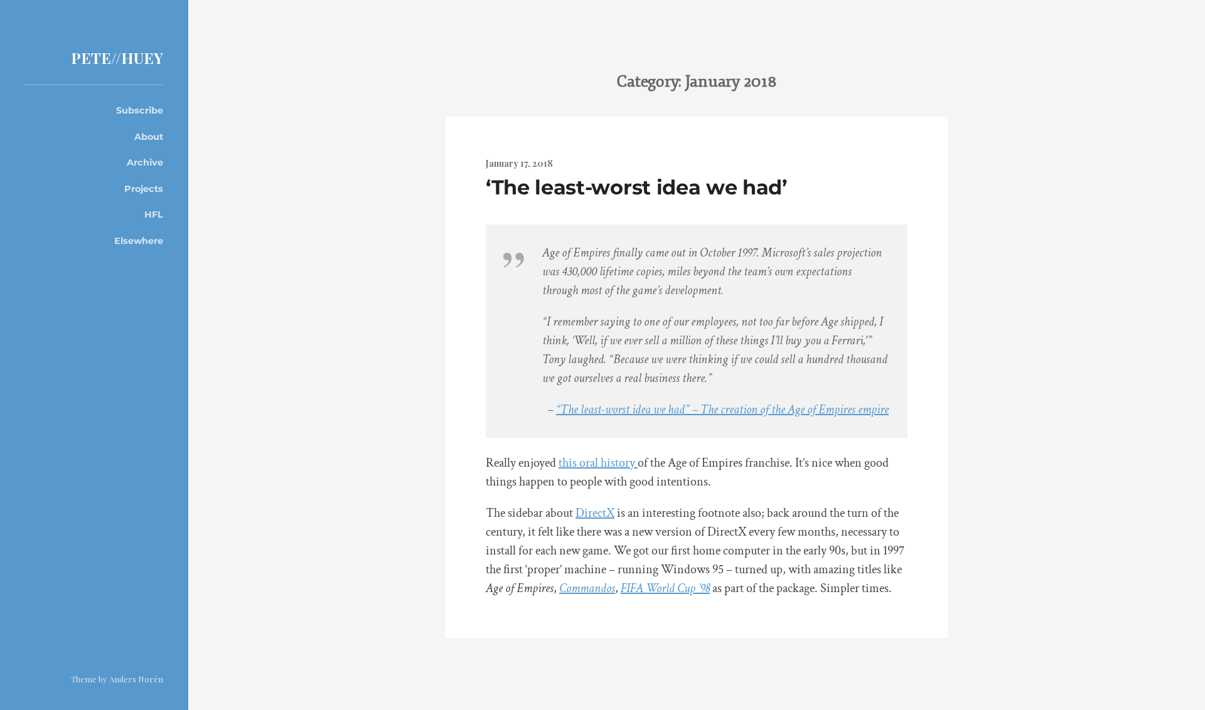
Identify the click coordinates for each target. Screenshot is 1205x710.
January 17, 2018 (519, 163)
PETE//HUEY (117, 58)
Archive (145, 162)
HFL (153, 214)
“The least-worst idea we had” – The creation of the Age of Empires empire (722, 409)
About (148, 136)
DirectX (595, 513)
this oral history (598, 463)
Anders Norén (136, 679)
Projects (143, 188)
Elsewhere (138, 240)
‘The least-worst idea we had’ (636, 187)
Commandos (587, 588)
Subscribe (139, 110)
